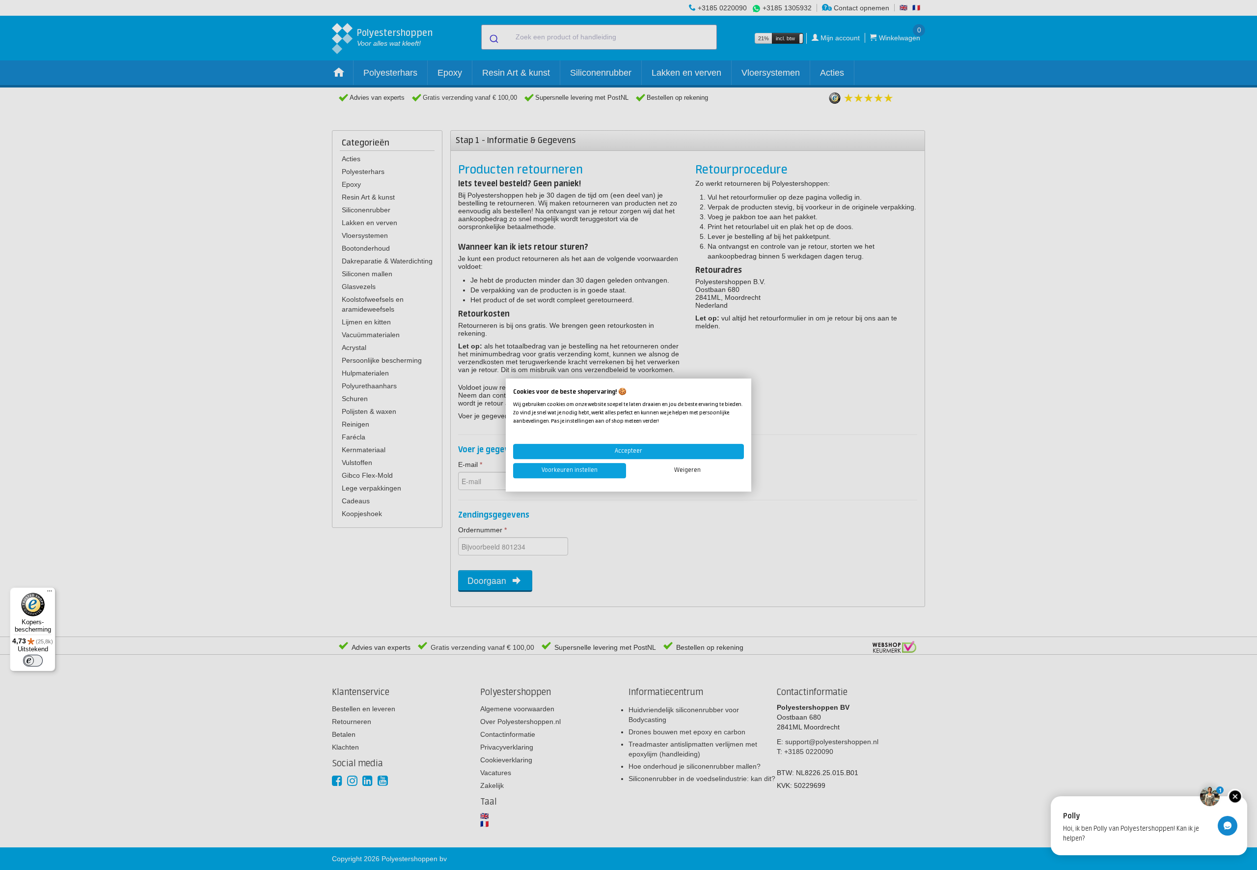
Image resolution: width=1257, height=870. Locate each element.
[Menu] (49, 593)
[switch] (33, 661)
